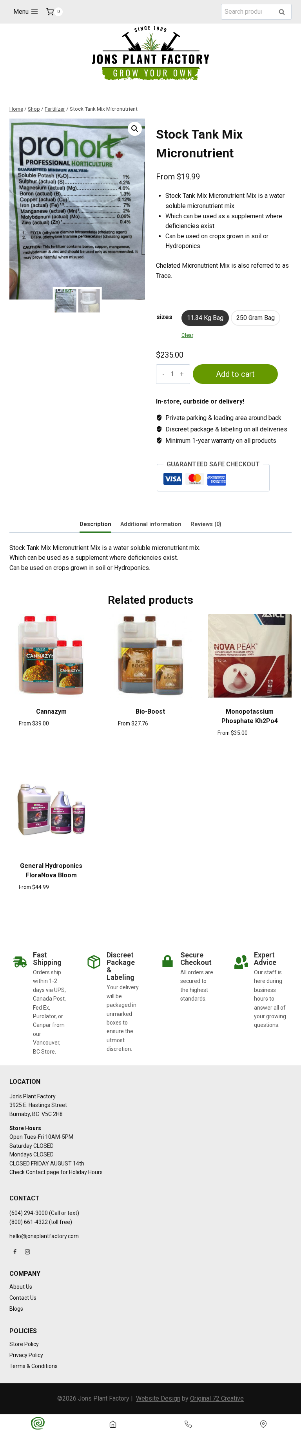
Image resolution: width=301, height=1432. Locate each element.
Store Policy (24, 1344)
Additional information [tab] (150, 524)
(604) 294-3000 (28, 1213)
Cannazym (51, 711)
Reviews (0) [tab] (205, 524)
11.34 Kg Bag (205, 317)
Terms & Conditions (33, 1366)
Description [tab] (95, 524)
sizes (164, 317)
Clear (187, 335)
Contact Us (22, 1298)
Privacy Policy (26, 1355)
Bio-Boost (150, 711)
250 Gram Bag (255, 317)
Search (284, 12)
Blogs (16, 1309)
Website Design (158, 1398)
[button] (135, 129)
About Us (20, 1287)
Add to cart (235, 374)
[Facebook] (14, 1251)
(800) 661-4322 (28, 1222)
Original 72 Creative (217, 1398)
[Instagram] (27, 1251)
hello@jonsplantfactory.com (44, 1236)
